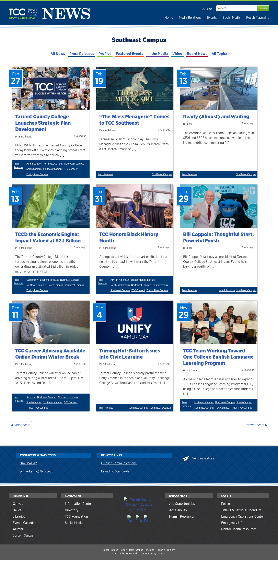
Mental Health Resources (238, 529)
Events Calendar (24, 523)
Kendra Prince (107, 130)
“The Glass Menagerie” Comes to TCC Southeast (134, 119)
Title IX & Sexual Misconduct (241, 510)
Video (177, 53)
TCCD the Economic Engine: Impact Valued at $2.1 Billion (48, 237)
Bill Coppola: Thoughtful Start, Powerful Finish (218, 237)
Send (195, 458)
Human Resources (182, 516)
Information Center (78, 504)
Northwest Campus (74, 163)
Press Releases (81, 53)
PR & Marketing (23, 136)
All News (57, 53)
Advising (31, 397)
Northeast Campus (53, 163)
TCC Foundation (76, 516)
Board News (197, 53)
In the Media (158, 53)
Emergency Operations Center (242, 516)
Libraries (19, 516)
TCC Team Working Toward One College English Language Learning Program (218, 356)
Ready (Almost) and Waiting (216, 116)
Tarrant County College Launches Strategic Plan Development (43, 122)
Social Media (231, 17)
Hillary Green (190, 370)
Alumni (18, 529)
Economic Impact (49, 279)
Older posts (22, 425)
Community (32, 279)
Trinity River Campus (37, 174)
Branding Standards (115, 471)
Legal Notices (110, 550)
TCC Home (206, 9)
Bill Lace (188, 124)
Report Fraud (127, 550)
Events (212, 17)
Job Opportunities (182, 504)
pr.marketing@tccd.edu (36, 471)
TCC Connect (71, 169)
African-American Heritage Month (128, 279)
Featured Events (129, 53)
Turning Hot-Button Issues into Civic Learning (129, 353)
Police (225, 504)
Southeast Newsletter (160, 407)
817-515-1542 (28, 463)
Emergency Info (232, 523)
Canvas (18, 504)
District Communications (119, 463)
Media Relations (190, 17)
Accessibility (178, 510)
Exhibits (151, 279)
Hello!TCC (20, 510)
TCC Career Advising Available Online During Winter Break (50, 353)
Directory (71, 510)
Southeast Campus (52, 169)
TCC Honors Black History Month (128, 237)
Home (169, 17)
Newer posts (255, 425)
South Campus (34, 169)
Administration (34, 163)
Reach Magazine (257, 17)
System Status (23, 535)
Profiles (105, 53)
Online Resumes (145, 550)
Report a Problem (165, 550)
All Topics (220, 53)
